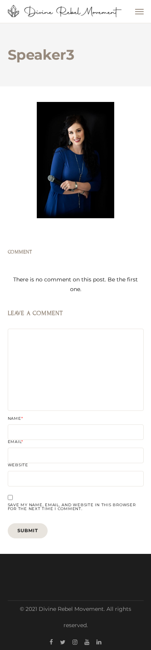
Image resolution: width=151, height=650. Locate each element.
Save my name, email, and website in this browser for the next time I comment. (72, 507)
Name (15, 419)
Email (16, 442)
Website (18, 465)
